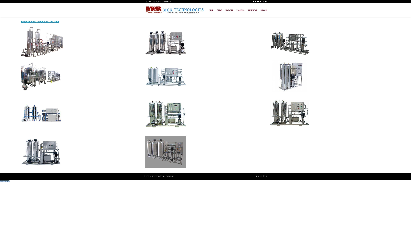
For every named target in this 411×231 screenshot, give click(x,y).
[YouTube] (260, 1)
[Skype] (266, 176)
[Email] (266, 1)
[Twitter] (255, 1)
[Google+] (263, 1)
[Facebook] (253, 1)
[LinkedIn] (258, 1)
